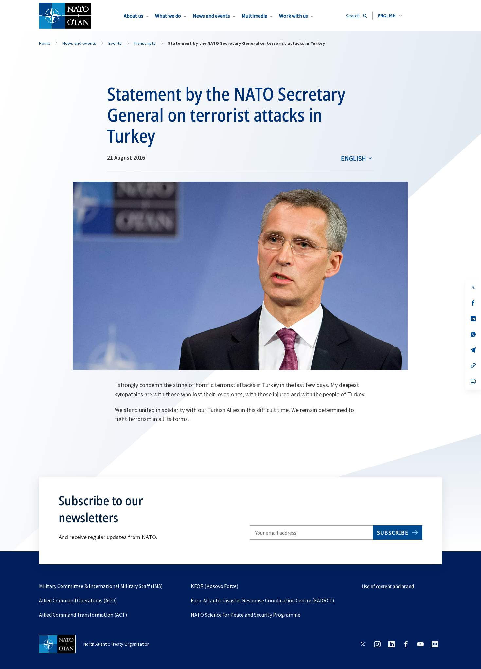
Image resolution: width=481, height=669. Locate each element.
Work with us (293, 15)
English (353, 158)
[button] (390, 16)
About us (133, 15)
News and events (211, 15)
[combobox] (390, 16)
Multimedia (254, 15)
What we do (168, 15)
